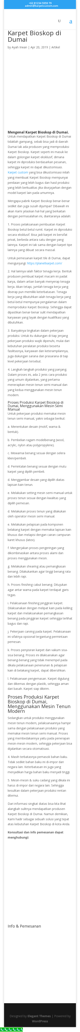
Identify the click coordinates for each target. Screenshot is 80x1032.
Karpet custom (18, 172)
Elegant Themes (39, 1016)
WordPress (40, 1021)
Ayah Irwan (19, 47)
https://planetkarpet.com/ (44, 263)
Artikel (55, 47)
